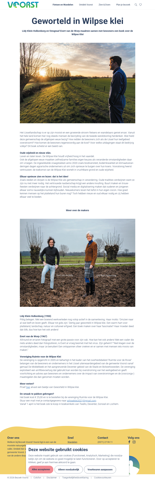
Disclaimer (52, 477)
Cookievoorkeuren (102, 477)
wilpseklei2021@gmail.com (81, 400)
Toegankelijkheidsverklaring (75, 477)
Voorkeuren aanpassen (100, 469)
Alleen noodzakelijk (68, 469)
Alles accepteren (41, 469)
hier (28, 387)
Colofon (37, 477)
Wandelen (72, 442)
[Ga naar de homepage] (23, 5)
